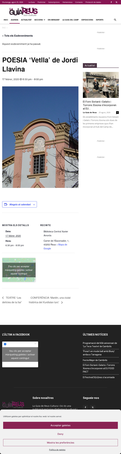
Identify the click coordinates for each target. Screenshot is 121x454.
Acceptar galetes (60, 425)
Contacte (79, 2)
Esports (99, 20)
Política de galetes (57, 450)
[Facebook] (111, 2)
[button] (115, 19)
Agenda (14, 20)
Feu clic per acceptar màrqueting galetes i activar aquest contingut (19, 270)
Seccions (38, 20)
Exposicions (87, 20)
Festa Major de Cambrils (95, 360)
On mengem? (54, 20)
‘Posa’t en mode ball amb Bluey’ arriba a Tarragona (99, 353)
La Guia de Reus (90, 112)
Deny (60, 433)
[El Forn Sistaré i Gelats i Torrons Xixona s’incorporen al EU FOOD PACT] (101, 85)
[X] (116, 2)
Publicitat (41, 2)
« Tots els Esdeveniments (17, 35)
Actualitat (26, 20)
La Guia (32, 2)
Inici (6, 20)
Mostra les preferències (60, 442)
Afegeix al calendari (20, 204)
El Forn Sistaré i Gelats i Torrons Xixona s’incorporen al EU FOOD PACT (99, 368)
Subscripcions (54, 2)
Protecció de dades (93, 2)
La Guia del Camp (70, 20)
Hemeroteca (67, 2)
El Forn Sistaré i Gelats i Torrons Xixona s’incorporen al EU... (99, 105)
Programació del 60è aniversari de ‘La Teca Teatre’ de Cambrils (100, 345)
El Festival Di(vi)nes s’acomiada (99, 377)
